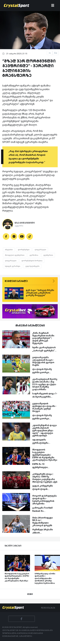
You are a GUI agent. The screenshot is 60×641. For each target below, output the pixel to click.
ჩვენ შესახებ (48, 607)
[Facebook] (6, 236)
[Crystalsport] (16, 5)
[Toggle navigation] (52, 5)
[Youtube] (21, 236)
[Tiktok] (29, 236)
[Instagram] (14, 236)
